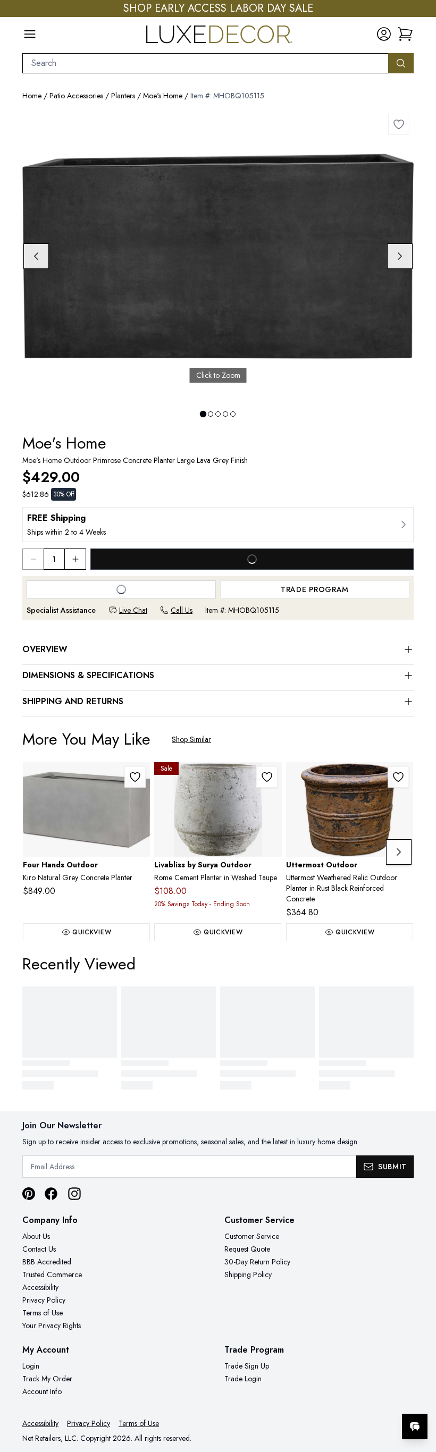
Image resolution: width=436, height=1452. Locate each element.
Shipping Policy (248, 1274)
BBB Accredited (46, 1261)
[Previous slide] (36, 256)
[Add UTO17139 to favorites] (398, 777)
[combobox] (205, 63)
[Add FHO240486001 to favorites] (135, 777)
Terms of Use (42, 1312)
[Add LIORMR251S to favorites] (267, 777)
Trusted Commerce (52, 1274)
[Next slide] (400, 256)
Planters (123, 95)
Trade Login (243, 1378)
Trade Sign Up (246, 1366)
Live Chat (133, 610)
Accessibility (40, 1287)
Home (31, 95)
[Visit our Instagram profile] (74, 1193)
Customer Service (251, 1236)
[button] (405, 34)
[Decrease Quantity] (33, 559)
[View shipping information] (218, 525)
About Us (36, 1236)
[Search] (401, 63)
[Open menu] (29, 34)
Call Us (181, 610)
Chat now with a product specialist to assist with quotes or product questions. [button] (340, 1398)
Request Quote (247, 1249)
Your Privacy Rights (51, 1325)
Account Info (42, 1391)
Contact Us (39, 1249)
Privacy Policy (43, 1300)
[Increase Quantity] (75, 559)
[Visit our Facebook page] (51, 1193)
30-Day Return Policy (257, 1261)
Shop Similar (191, 739)
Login (30, 1366)
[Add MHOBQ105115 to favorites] (398, 124)
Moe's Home (162, 95)
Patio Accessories (76, 95)
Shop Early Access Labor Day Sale (218, 8)
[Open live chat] (414, 1426)
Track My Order (47, 1378)
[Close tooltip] (419, 1394)
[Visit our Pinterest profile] (28, 1193)
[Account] (383, 34)
